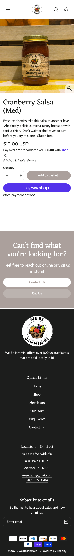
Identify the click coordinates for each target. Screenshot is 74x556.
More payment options (19, 195)
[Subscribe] (66, 521)
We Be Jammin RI (29, 551)
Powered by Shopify (54, 551)
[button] (55, 9)
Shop (37, 395)
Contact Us (37, 282)
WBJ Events (37, 419)
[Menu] (7, 9)
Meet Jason (37, 403)
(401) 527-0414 (37, 480)
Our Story (37, 411)
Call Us (37, 293)
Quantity (8, 167)
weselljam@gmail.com (37, 475)
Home (37, 386)
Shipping (7, 160)
